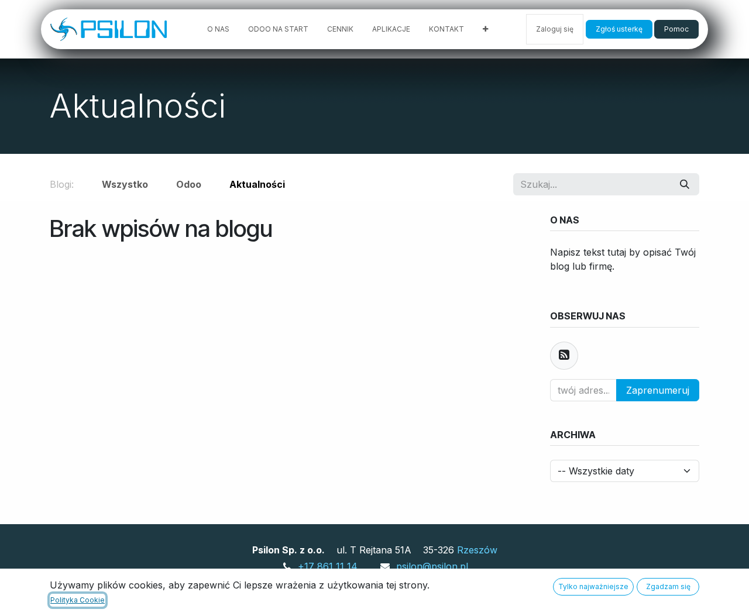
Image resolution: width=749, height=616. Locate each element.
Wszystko (125, 184)
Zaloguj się (554, 29)
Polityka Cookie (77, 600)
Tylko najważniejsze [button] (593, 586)
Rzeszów (477, 550)
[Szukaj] (684, 184)
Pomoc (676, 29)
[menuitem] (218, 29)
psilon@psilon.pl (432, 566)
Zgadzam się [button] (668, 586)
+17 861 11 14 (328, 566)
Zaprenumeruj (657, 390)
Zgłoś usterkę (619, 29)
